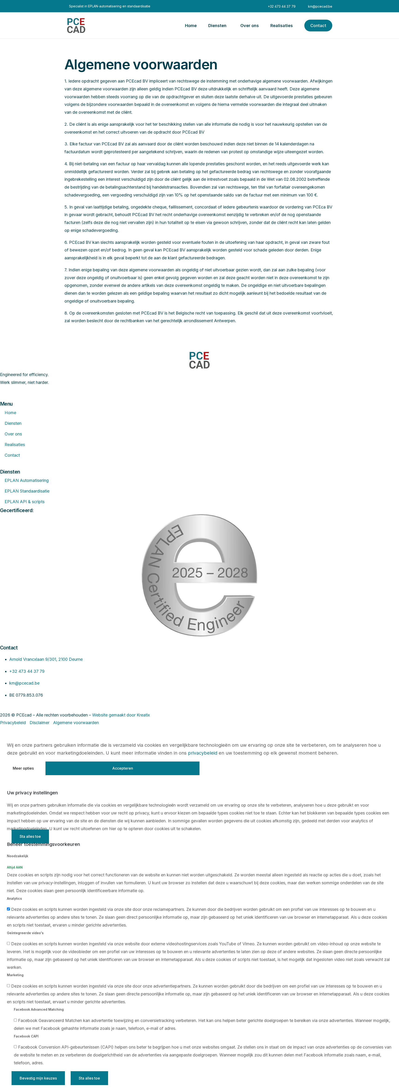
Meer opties (23, 768)
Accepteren (122, 768)
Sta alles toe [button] (30, 836)
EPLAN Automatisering (27, 480)
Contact (12, 455)
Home (10, 412)
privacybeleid (202, 753)
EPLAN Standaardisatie (27, 491)
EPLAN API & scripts (25, 501)
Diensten (13, 423)
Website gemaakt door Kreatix (121, 715)
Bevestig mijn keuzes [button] (38, 1078)
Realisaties (15, 444)
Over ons (13, 433)
